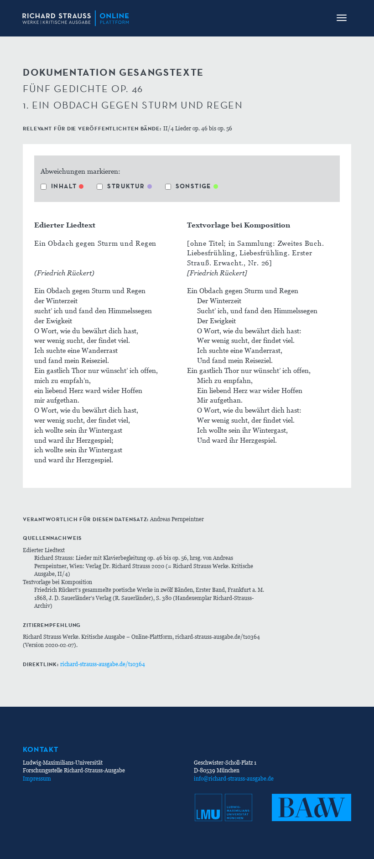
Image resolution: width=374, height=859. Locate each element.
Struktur (126, 186)
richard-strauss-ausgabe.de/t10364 (102, 664)
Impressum (37, 778)
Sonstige (193, 186)
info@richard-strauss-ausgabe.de (234, 778)
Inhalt (64, 186)
